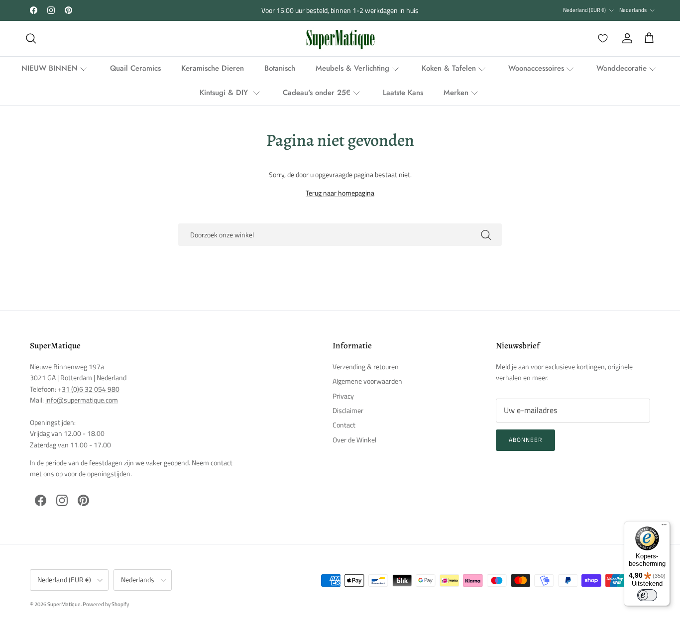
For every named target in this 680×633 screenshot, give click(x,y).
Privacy (343, 396)
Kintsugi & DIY (225, 92)
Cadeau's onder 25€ (316, 92)
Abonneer (525, 439)
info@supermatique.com (81, 400)
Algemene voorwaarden (367, 381)
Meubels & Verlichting (352, 68)
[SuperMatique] (340, 38)
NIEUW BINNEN (49, 68)
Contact (344, 425)
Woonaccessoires (536, 68)
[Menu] (664, 527)
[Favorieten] (600, 38)
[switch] (647, 595)
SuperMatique (64, 604)
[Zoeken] (31, 38)
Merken (456, 92)
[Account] (625, 38)
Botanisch (279, 68)
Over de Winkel (354, 439)
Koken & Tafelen (449, 68)
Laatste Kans (403, 92)
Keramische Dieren (212, 68)
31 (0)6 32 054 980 (90, 389)
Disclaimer (348, 410)
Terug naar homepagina (340, 193)
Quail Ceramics (135, 68)
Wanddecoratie (621, 68)
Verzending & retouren (366, 366)
